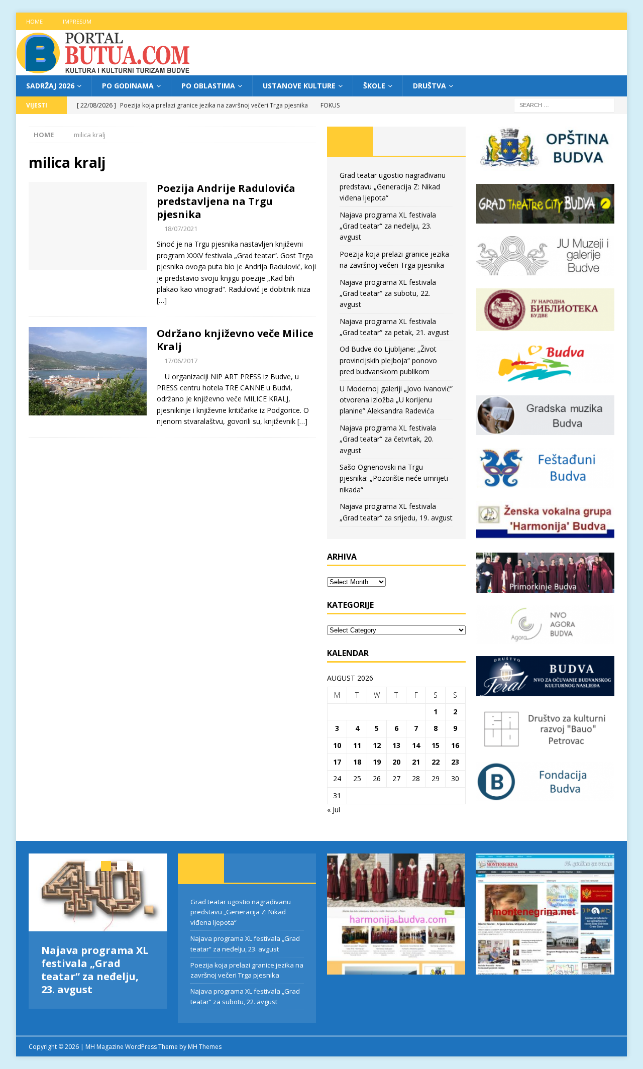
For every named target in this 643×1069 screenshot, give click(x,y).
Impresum (77, 21)
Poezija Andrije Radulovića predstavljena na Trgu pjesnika (226, 201)
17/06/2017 (180, 360)
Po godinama (128, 85)
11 (357, 745)
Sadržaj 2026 (50, 85)
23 (455, 762)
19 (377, 762)
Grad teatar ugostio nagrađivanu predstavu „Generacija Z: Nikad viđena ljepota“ (393, 186)
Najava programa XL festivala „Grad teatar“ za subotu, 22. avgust (388, 293)
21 (416, 762)
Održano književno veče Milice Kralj (235, 340)
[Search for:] (564, 105)
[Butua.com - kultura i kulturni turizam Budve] (104, 69)
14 (416, 745)
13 (396, 745)
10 (337, 745)
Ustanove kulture (299, 85)
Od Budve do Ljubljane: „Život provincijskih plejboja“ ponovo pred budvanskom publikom (388, 360)
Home (34, 21)
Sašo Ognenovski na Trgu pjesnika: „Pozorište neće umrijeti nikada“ (394, 478)
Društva (429, 85)
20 (396, 762)
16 (455, 745)
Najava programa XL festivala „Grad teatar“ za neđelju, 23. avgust (388, 226)
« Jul (333, 809)
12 (377, 745)
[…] (162, 300)
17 (337, 762)
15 (436, 745)
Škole (374, 85)
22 (436, 762)
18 (357, 762)
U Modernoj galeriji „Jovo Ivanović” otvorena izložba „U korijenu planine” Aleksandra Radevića (396, 400)
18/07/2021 (180, 228)
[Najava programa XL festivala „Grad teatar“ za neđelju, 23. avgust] (98, 892)
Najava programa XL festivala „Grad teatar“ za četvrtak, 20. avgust (388, 439)
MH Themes (205, 1046)
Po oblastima (208, 85)
